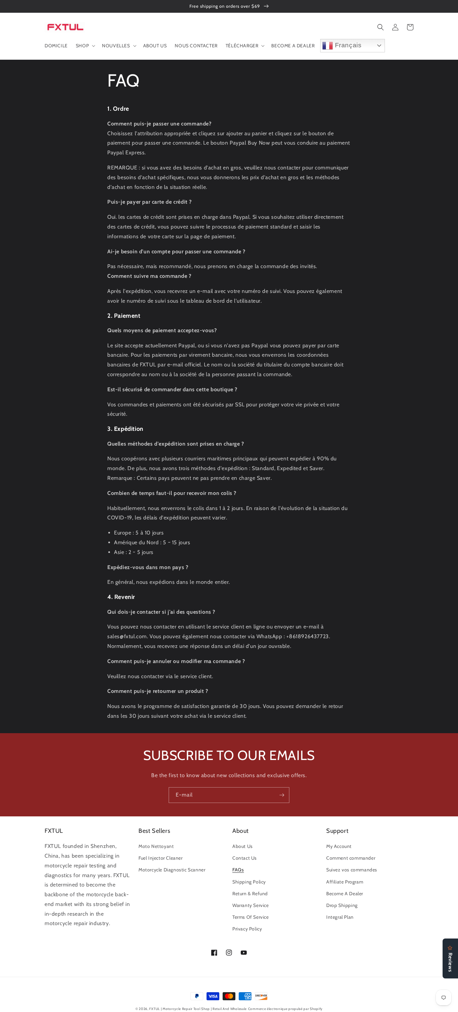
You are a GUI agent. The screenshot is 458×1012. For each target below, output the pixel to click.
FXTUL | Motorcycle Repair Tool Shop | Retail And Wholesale (198, 1009)
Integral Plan (340, 917)
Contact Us (244, 858)
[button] (85, 46)
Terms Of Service (250, 917)
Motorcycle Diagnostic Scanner (171, 870)
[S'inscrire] (281, 795)
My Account (339, 846)
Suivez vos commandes (351, 870)
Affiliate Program (344, 882)
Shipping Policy (249, 882)
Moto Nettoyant (156, 846)
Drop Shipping (342, 905)
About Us (242, 846)
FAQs (238, 870)
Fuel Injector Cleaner (160, 858)
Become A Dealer (344, 894)
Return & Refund (250, 894)
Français (347, 45)
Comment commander (350, 858)
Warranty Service (250, 905)
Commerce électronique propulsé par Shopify (285, 1009)
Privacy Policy (247, 929)
